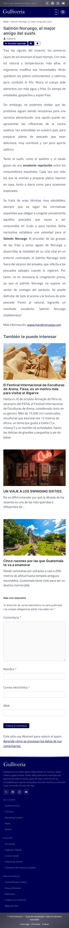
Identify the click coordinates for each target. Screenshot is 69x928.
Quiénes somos (12, 805)
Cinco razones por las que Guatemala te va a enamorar (33, 563)
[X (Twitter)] (6, 792)
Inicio (5, 21)
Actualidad (10, 843)
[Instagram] (19, 792)
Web (6, 705)
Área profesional (13, 888)
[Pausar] (31, 43)
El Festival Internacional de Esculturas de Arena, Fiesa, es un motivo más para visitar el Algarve (33, 389)
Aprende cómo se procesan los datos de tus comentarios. (32, 743)
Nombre (9, 669)
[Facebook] (12, 792)
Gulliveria (11, 38)
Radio (7, 823)
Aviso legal (24, 924)
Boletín (8, 829)
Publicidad (10, 894)
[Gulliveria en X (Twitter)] (47, 3)
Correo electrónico (16, 687)
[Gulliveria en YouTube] (63, 3)
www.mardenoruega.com (44, 324)
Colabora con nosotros (15, 899)
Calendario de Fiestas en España (20, 867)
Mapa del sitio (11, 905)
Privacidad (35, 924)
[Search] (62, 12)
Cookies (45, 924)
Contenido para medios (16, 882)
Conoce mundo (12, 855)
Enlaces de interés (13, 861)
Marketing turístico (14, 817)
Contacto (9, 811)
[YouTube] (26, 792)
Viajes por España (13, 849)
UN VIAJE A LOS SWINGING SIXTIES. (32, 491)
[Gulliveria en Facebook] (52, 3)
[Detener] (37, 43)
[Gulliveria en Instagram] (58, 3)
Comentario (12, 617)
